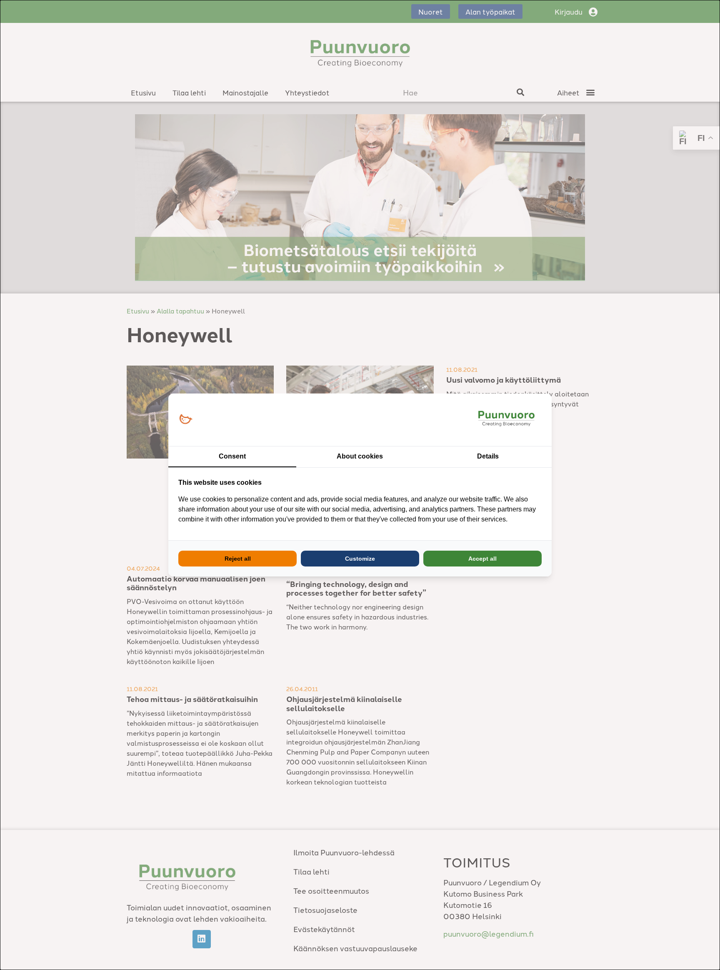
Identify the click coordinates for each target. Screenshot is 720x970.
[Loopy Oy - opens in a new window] (185, 419)
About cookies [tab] (360, 456)
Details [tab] (488, 456)
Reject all (238, 558)
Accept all (482, 558)
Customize (360, 558)
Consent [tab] (232, 456)
